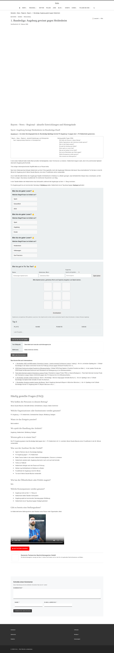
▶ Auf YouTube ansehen (20, 548)
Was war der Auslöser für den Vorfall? (68, 150)
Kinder (16, 232)
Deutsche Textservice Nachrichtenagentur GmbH (38, 555)
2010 (15, 208)
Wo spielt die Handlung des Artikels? (68, 146)
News (18, 13)
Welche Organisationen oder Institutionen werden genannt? (73, 142)
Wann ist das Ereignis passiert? (66, 144)
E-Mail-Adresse (50, 602)
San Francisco (18, 255)
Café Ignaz (76, 629)
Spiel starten (96, 276)
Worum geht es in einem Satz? (66, 148)
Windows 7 (76, 634)
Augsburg (14, 134)
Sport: (15, 199)
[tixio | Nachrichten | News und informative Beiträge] (57, 3)
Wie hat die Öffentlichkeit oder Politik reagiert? (70, 152)
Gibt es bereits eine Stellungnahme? (68, 156)
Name (14, 272)
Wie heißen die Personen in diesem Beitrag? (69, 140)
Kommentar (18, 588)
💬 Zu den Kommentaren (19, 355)
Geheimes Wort (44, 272)
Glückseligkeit (77, 639)
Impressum (13, 629)
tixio (16, 649)
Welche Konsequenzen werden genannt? (69, 154)
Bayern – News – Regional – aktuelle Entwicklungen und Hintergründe (30, 138)
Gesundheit (17, 204)
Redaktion (13, 639)
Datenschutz (13, 634)
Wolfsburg (43, 185)
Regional (23, 13)
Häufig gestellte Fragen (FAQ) (65, 138)
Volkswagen (17, 250)
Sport (15, 222)
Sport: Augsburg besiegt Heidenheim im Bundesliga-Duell (27, 140)
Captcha (68, 269)
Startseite (13, 13)
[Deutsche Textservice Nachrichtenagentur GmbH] (15, 558)
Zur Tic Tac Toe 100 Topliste (19, 339)
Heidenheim (17, 245)
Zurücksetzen (57, 313)
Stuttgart (76, 185)
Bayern (29, 13)
